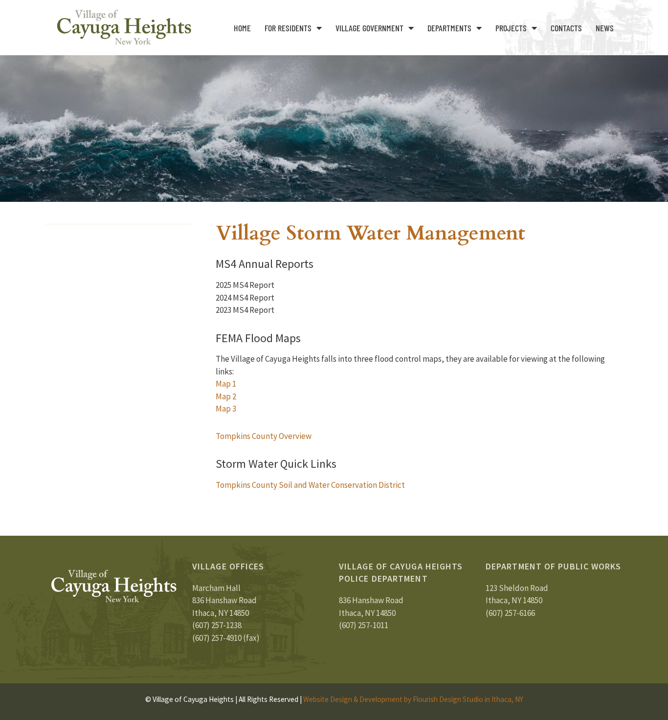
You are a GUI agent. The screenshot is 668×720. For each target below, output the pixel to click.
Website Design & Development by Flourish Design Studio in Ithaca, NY (413, 699)
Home (242, 27)
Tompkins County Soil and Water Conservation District (310, 485)
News (605, 27)
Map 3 (226, 408)
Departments (449, 27)
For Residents (288, 27)
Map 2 (226, 396)
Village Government (369, 27)
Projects (511, 27)
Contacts (566, 27)
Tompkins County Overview (264, 436)
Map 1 (226, 383)
